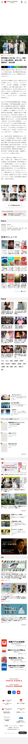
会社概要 (6, 725)
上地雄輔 (3, 366)
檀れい (16, 366)
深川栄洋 (21, 360)
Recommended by (17, 291)
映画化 (11, 360)
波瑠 (2, 369)
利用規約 (21, 725)
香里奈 (2, 363)
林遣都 (11, 366)
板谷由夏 (19, 363)
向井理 (24, 363)
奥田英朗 (16, 360)
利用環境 (10, 727)
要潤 (7, 366)
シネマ (2, 360)
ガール (13, 74)
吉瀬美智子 (14, 363)
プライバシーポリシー (13, 725)
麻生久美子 (8, 363)
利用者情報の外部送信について (13, 729)
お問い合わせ (16, 727)
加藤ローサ (21, 366)
